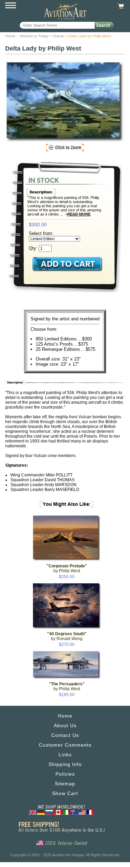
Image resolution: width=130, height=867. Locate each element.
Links (65, 754)
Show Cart (65, 793)
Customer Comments (65, 745)
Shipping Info (65, 764)
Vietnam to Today (34, 36)
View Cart (119, 6)
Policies (65, 774)
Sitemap (65, 783)
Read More (78, 214)
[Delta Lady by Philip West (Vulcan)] (65, 102)
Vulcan (58, 36)
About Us (65, 725)
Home (10, 36)
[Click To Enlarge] (65, 147)
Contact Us (65, 735)
